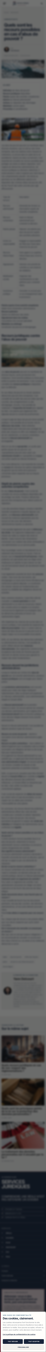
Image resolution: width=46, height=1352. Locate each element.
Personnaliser (23, 1347)
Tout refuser (13, 1341)
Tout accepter (33, 1341)
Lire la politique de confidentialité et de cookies (19, 1334)
